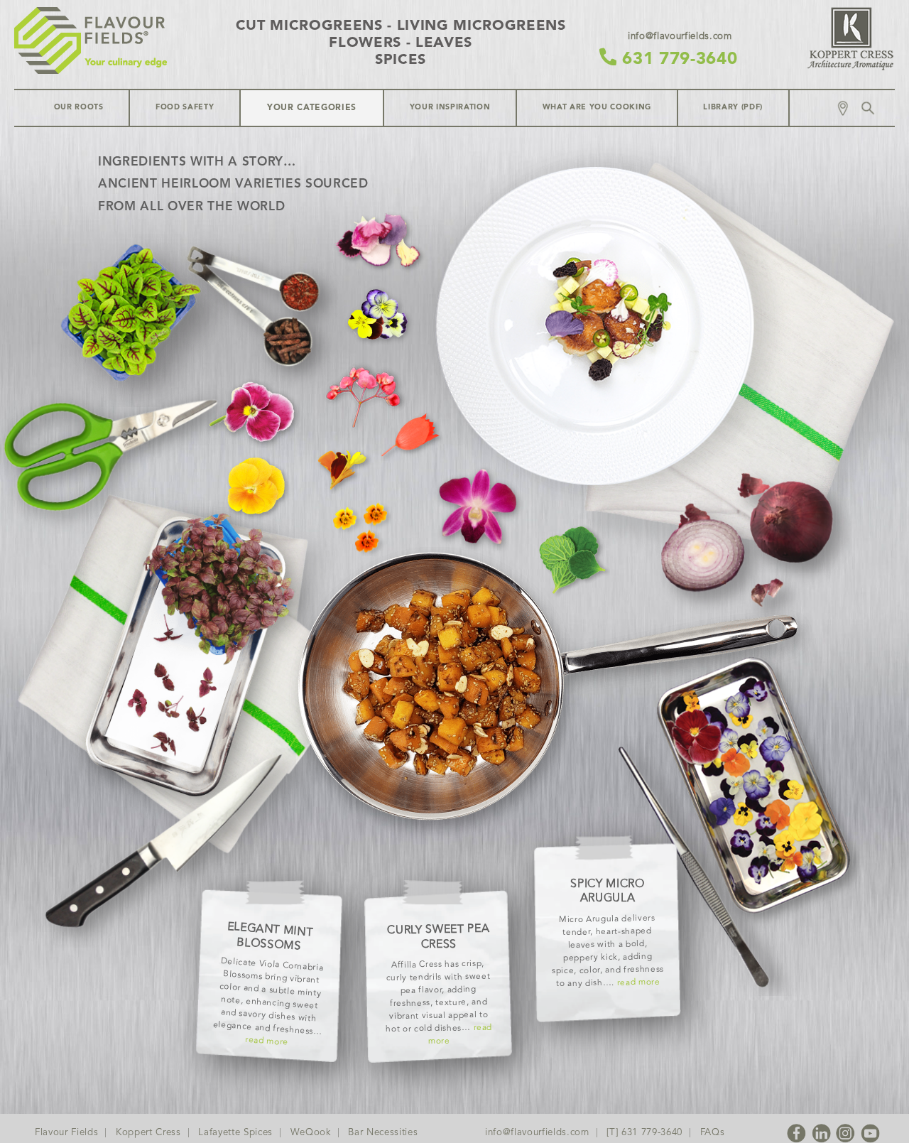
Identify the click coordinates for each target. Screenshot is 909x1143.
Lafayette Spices (235, 1132)
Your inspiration (450, 108)
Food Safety (185, 108)
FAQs (712, 1132)
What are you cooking (597, 108)
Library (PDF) (733, 108)
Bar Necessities (383, 1132)
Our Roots (79, 108)
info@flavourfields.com (537, 1132)
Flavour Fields (66, 1132)
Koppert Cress (148, 1132)
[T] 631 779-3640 (644, 1132)
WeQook (310, 1132)
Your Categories (311, 108)
